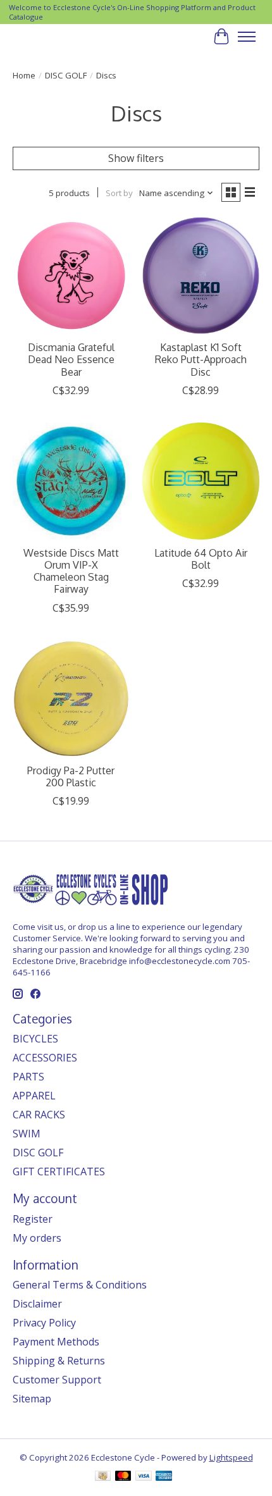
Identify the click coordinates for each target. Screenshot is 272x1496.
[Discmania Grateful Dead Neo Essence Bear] (71, 275)
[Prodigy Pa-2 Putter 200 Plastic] (71, 698)
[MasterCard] (123, 1477)
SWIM (26, 1134)
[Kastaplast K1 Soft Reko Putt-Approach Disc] (200, 275)
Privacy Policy (44, 1323)
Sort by (119, 193)
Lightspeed (231, 1457)
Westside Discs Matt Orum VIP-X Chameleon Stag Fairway (71, 571)
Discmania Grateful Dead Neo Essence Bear (71, 359)
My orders (37, 1238)
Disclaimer (37, 1304)
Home (24, 75)
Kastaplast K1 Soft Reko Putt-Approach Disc (201, 359)
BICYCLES (35, 1039)
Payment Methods (56, 1342)
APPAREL (34, 1096)
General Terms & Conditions (80, 1285)
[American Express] (164, 1477)
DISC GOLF (66, 75)
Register (33, 1219)
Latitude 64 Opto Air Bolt (200, 559)
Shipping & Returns (59, 1361)
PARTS (28, 1077)
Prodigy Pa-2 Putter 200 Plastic (70, 776)
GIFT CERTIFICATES (59, 1171)
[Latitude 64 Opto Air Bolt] (200, 481)
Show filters (136, 158)
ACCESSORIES (45, 1058)
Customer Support (57, 1380)
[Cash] (103, 1477)
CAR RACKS (39, 1115)
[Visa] (143, 1477)
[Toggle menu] (246, 36)
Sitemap (32, 1399)
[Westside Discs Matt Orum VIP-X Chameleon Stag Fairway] (71, 481)
